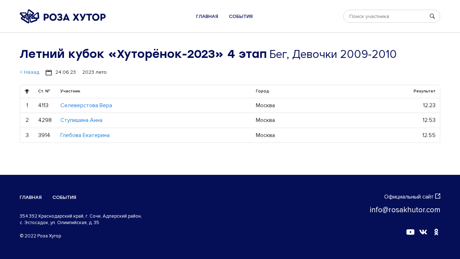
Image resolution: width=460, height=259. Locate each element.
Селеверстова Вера (86, 105)
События (241, 16)
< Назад (29, 72)
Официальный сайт (409, 196)
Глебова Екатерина (85, 135)
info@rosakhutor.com (405, 209)
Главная (207, 16)
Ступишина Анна (81, 120)
